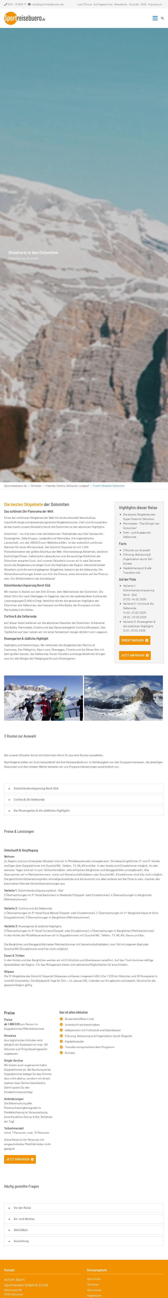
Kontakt (134, 4)
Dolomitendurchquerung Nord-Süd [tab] (36, 788)
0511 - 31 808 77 (17, 4)
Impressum (155, 4)
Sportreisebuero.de (15, 485)
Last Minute (84, 4)
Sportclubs (94, 1279)
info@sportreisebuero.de (48, 4)
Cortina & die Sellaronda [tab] (29, 799)
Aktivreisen (94, 1290)
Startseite (24, 18)
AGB (143, 4)
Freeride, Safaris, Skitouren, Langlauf (67, 485)
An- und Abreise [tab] (24, 1219)
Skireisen (36, 485)
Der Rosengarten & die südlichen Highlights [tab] (42, 810)
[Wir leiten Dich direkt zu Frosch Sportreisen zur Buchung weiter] (135, 644)
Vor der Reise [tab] (22, 1207)
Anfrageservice (103, 4)
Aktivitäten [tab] (21, 1230)
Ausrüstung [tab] (21, 1241)
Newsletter (120, 4)
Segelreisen (94, 1295)
